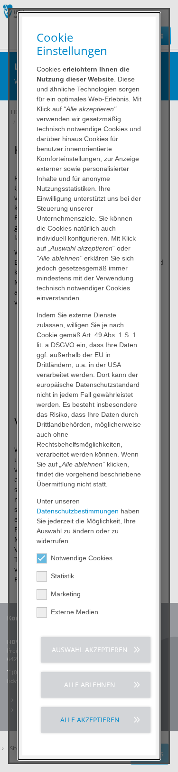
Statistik (62, 576)
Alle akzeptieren (90, 719)
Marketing (66, 594)
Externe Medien (74, 612)
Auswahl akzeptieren (90, 649)
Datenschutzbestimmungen (78, 511)
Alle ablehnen (89, 684)
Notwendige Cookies (81, 558)
